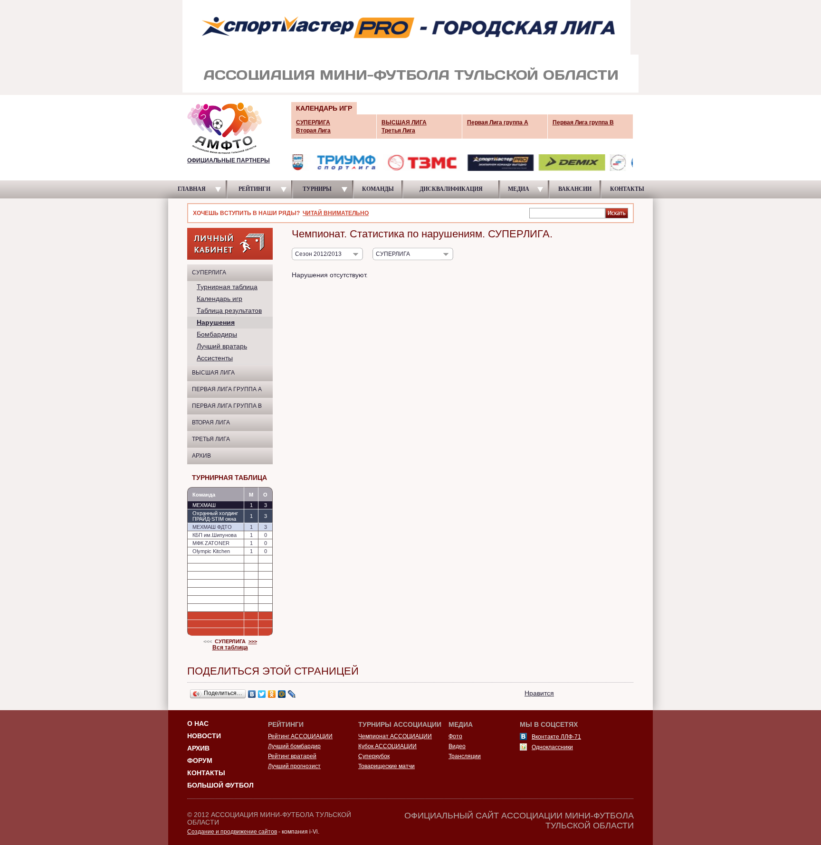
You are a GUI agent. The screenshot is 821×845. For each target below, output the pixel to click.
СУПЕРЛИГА (209, 272)
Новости (204, 736)
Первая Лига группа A (227, 389)
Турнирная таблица (227, 287)
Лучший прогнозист (294, 766)
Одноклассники (552, 747)
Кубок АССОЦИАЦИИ (387, 746)
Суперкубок (374, 756)
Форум (199, 760)
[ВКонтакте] (252, 694)
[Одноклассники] (272, 694)
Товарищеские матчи (386, 766)
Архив (201, 455)
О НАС (198, 723)
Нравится (539, 693)
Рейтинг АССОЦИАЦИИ (300, 736)
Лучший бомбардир (294, 746)
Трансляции (465, 756)
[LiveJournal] (292, 694)
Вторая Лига (211, 422)
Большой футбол (220, 785)
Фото (455, 736)
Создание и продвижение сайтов (232, 831)
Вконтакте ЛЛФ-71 (556, 736)
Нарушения (216, 322)
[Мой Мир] (282, 694)
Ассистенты (215, 358)
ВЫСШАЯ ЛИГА (213, 372)
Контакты (206, 773)
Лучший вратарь (222, 346)
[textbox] (567, 212)
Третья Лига (211, 439)
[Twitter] (262, 694)
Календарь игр (219, 298)
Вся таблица (230, 647)
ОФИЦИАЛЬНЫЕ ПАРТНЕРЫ (228, 160)
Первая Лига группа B (227, 406)
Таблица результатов (229, 310)
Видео (457, 746)
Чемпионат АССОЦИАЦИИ (395, 736)
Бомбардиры (217, 334)
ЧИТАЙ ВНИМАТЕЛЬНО (336, 213)
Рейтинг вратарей (292, 756)
